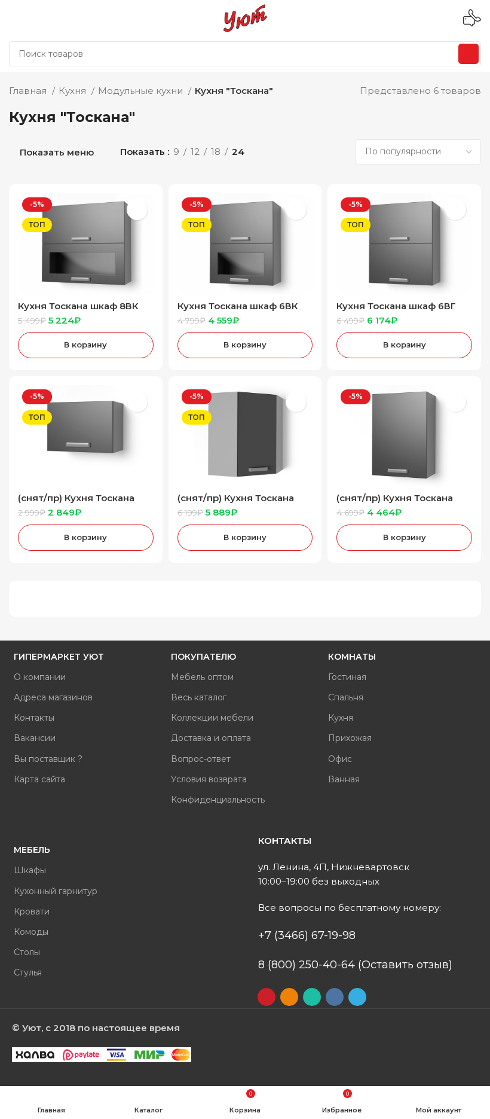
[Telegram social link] (357, 997)
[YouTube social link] (266, 997)
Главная (29, 90)
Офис (340, 759)
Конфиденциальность (218, 799)
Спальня (345, 697)
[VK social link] (335, 997)
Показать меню (57, 152)
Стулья (28, 972)
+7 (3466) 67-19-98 (307, 935)
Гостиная (347, 677)
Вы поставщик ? (48, 759)
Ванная (344, 779)
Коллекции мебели (212, 717)
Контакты (34, 717)
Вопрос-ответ (201, 759)
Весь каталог (198, 697)
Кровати (32, 911)
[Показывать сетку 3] (302, 152)
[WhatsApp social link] (312, 997)
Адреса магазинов (53, 697)
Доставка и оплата (211, 738)
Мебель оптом (202, 677)
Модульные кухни (141, 90)
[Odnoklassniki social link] (289, 997)
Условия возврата (209, 779)
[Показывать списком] (281, 152)
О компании (40, 677)
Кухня (73, 90)
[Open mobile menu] (13, 18)
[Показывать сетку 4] (323, 152)
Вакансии (35, 738)
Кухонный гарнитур (55, 891)
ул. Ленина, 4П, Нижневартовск (333, 867)
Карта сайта (39, 779)
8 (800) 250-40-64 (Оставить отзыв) (355, 964)
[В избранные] (137, 209)
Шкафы (30, 870)
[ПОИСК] (468, 54)
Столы (27, 952)
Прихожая (350, 738)
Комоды (31, 931)
